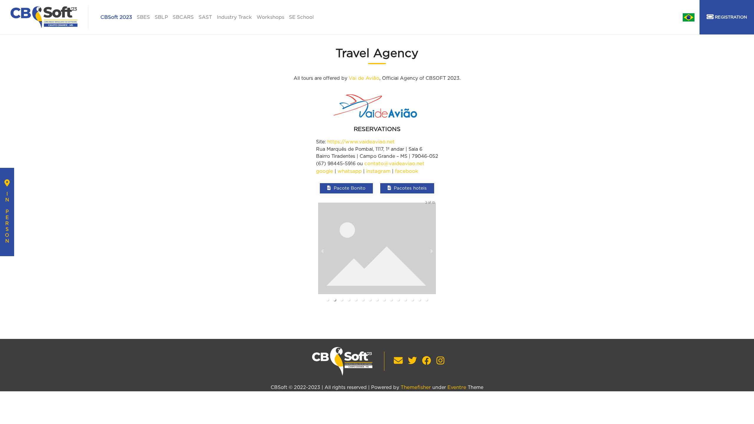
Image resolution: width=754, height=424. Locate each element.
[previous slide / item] (322, 251)
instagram (378, 171)
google (324, 171)
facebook (406, 171)
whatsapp (350, 171)
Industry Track (234, 17)
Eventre (456, 387)
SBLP (161, 17)
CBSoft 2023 (116, 17)
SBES (143, 17)
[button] (327, 300)
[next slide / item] (432, 251)
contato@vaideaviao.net (394, 163)
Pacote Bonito (350, 188)
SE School (301, 17)
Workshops (270, 17)
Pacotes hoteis (410, 188)
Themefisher (416, 387)
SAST (205, 17)
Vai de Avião (364, 78)
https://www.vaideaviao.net (361, 141)
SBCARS (183, 17)
